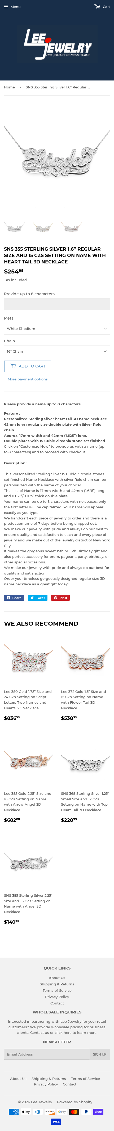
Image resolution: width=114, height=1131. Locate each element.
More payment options (28, 379)
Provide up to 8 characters (29, 293)
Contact (57, 1003)
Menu (16, 7)
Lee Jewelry (41, 1102)
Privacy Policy (57, 997)
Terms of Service (57, 990)
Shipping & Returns (57, 984)
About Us (57, 978)
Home (9, 87)
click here (63, 1032)
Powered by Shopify (74, 1102)
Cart (106, 7)
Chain (9, 341)
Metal (9, 318)
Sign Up (100, 1054)
